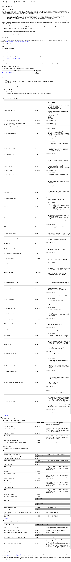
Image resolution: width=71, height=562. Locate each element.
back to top (6, 415)
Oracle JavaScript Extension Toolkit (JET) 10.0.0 (15, 58)
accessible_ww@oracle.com (18, 43)
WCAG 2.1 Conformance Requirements (9, 95)
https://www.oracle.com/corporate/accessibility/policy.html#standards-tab (14, 554)
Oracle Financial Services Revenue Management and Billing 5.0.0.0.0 (17, 41)
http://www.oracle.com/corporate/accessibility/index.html (24, 64)
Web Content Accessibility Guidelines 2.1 (9, 72)
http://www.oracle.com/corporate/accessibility (15, 555)
